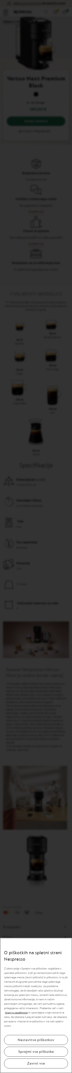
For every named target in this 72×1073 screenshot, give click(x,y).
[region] (36, 1005)
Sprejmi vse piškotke (36, 1051)
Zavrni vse (36, 1063)
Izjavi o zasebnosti (16, 1012)
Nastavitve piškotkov (36, 1040)
